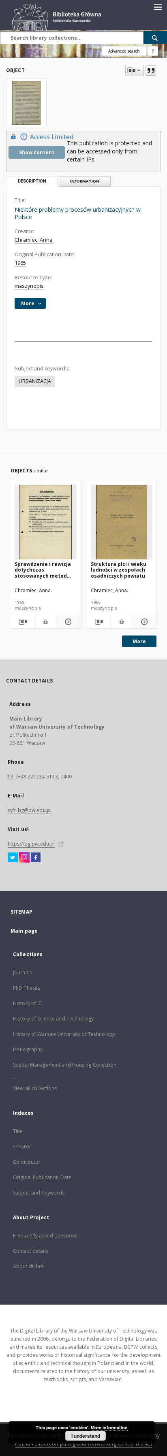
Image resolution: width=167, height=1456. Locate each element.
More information (109, 1427)
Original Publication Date (42, 1177)
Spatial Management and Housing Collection (64, 1064)
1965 (20, 262)
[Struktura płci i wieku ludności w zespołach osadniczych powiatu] (121, 522)
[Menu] (157, 6)
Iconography (28, 1049)
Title (18, 1131)
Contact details (30, 1251)
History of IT (27, 1003)
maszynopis (29, 286)
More (139, 641)
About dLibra (28, 1266)
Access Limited (51, 137)
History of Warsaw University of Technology (64, 1034)
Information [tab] (84, 181)
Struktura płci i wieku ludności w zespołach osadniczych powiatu (118, 570)
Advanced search (124, 51)
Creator (22, 1146)
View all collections (35, 1088)
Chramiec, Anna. (34, 239)
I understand (85, 1435)
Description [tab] (32, 181)
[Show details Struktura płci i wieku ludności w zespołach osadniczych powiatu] (143, 621)
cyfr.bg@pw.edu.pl (29, 810)
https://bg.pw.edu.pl (31, 843)
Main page (24, 930)
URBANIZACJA (35, 381)
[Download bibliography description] (22, 621)
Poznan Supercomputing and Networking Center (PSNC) (83, 1443)
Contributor (27, 1161)
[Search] (155, 37)
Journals (22, 972)
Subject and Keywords (38, 1192)
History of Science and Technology (53, 1018)
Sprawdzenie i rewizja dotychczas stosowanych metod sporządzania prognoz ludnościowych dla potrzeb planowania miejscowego (43, 570)
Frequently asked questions (45, 1235)
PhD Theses (26, 987)
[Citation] (151, 70)
